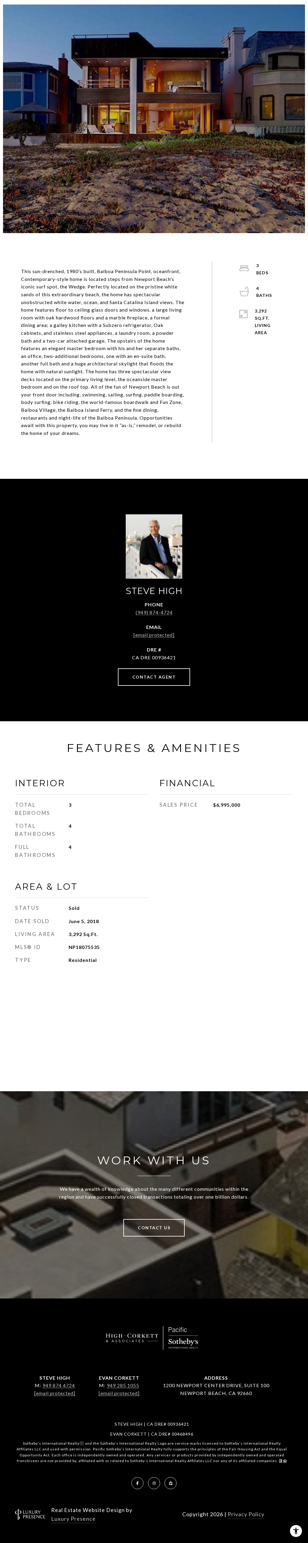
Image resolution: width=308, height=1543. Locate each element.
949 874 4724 (58, 1385)
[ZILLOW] (171, 1483)
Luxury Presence (73, 1518)
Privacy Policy (246, 1514)
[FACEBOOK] (137, 1483)
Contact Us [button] (154, 1227)
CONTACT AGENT (154, 676)
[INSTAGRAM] (154, 1483)
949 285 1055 (123, 1385)
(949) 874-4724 (154, 612)
